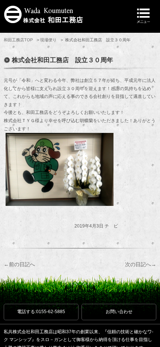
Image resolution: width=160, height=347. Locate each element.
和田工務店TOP (18, 40)
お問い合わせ (119, 311)
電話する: (41, 311)
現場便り (48, 40)
